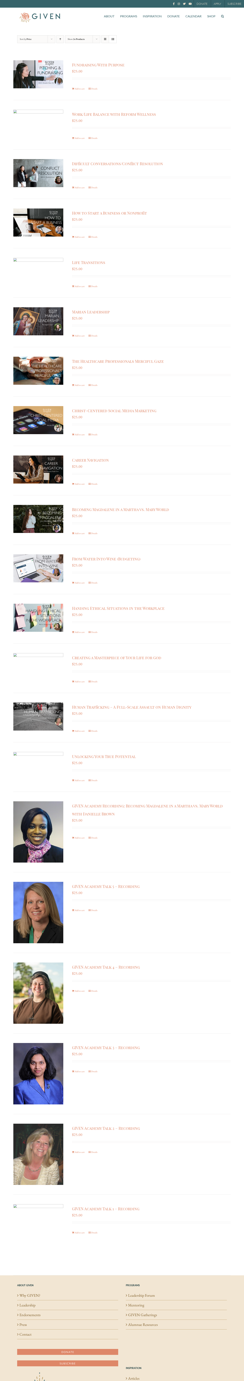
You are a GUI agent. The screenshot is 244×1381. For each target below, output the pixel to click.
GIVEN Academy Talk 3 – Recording (106, 1047)
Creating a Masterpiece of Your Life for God (116, 657)
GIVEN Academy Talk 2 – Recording (106, 1128)
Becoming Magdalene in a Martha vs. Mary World (120, 509)
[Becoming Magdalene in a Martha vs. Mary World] (38, 519)
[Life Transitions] (38, 272)
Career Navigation (90, 460)
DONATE (202, 3)
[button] (222, 16)
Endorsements (29, 1314)
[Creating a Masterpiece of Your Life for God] (38, 667)
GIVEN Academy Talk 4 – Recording (106, 967)
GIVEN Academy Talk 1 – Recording (105, 1208)
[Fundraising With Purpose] (38, 74)
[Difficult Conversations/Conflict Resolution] (38, 173)
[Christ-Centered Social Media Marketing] (38, 420)
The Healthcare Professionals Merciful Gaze (118, 361)
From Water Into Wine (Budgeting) (106, 558)
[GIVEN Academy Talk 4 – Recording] (38, 993)
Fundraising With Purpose (98, 64)
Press (23, 1324)
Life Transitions (88, 262)
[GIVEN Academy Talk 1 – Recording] (38, 1234)
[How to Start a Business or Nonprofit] (38, 222)
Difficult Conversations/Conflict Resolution (117, 163)
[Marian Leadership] (38, 321)
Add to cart (80, 88)
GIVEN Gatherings (142, 1314)
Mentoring (136, 1305)
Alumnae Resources (143, 1324)
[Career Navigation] (38, 470)
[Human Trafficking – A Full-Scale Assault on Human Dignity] (38, 717)
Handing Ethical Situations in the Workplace (118, 608)
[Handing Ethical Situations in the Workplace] (38, 618)
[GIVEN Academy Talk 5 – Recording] (38, 912)
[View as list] (112, 39)
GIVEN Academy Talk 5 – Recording (106, 886)
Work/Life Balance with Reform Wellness (114, 114)
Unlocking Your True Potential (104, 756)
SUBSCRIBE (234, 3)
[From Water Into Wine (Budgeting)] (38, 568)
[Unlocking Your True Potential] (38, 766)
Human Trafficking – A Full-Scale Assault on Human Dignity (131, 707)
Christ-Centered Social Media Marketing (114, 410)
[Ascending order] (60, 39)
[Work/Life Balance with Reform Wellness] (38, 124)
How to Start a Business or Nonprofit (109, 213)
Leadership (27, 1305)
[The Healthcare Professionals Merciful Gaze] (38, 371)
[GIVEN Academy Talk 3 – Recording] (38, 1073)
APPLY (217, 3)
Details (94, 88)
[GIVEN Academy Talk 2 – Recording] (38, 1154)
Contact (25, 1334)
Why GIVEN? (29, 1295)
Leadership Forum (141, 1295)
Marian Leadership (91, 311)
